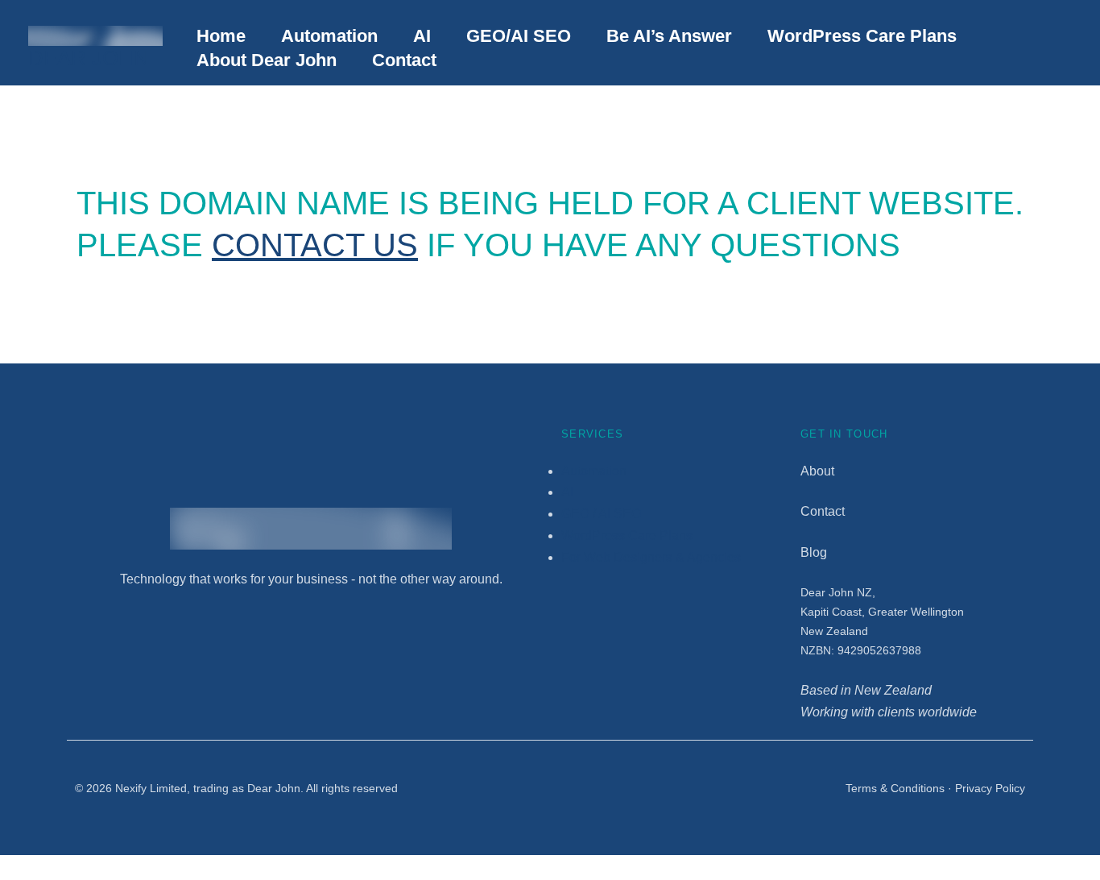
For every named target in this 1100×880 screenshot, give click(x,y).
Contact (404, 60)
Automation (329, 36)
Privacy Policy (990, 788)
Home (221, 36)
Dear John (88, 58)
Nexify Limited (151, 788)
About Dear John (266, 60)
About (817, 471)
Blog (813, 552)
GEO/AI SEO (518, 36)
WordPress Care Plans (862, 36)
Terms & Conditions (895, 788)
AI (422, 36)
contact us (315, 245)
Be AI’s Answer (669, 36)
